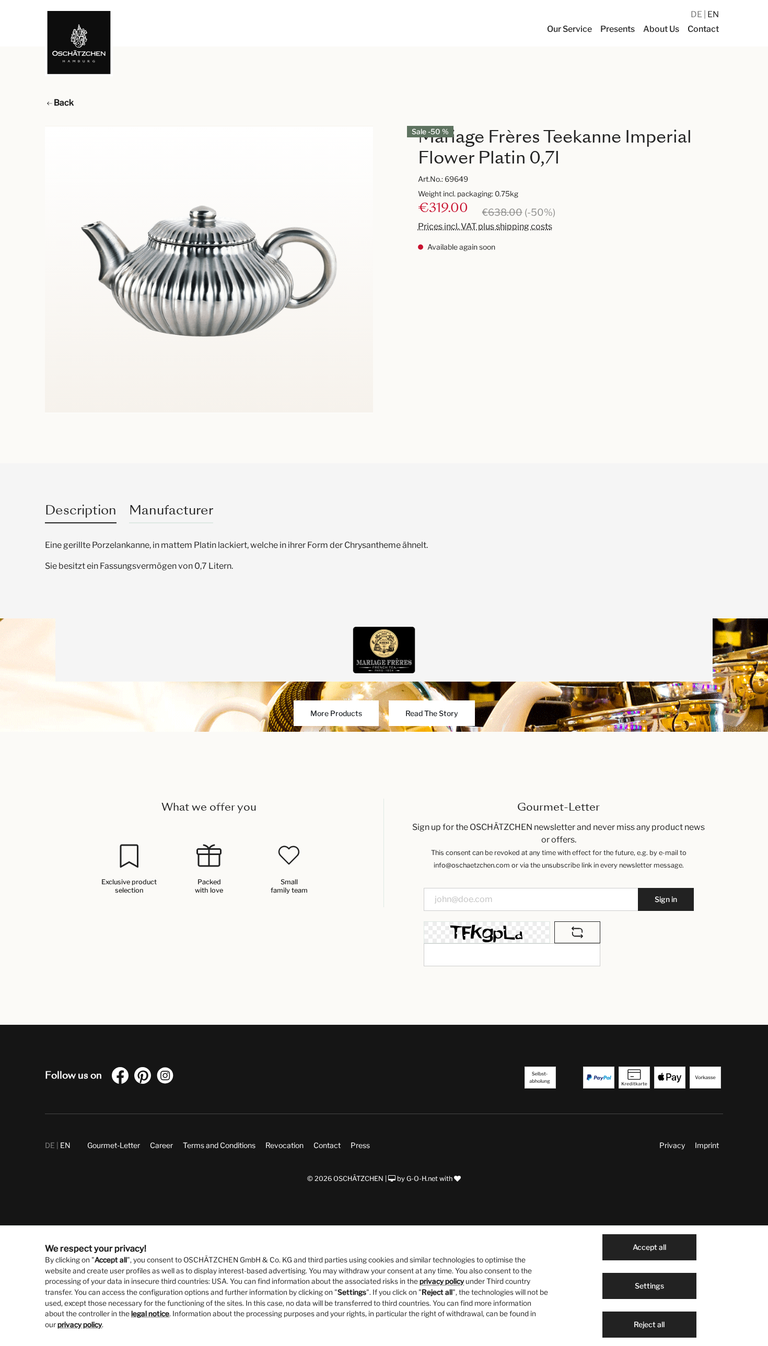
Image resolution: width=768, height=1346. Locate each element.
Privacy (672, 1145)
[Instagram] (167, 1077)
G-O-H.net (422, 1179)
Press (360, 1145)
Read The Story (431, 713)
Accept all (649, 1247)
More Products (336, 713)
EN (713, 14)
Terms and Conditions (219, 1145)
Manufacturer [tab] (171, 510)
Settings (649, 1285)
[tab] (81, 510)
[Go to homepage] (79, 42)
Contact (327, 1145)
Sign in (666, 899)
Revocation (284, 1145)
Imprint (707, 1145)
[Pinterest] (144, 1077)
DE (697, 14)
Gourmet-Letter (113, 1145)
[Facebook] (122, 1077)
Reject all (649, 1324)
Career (161, 1145)
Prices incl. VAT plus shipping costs (485, 226)
